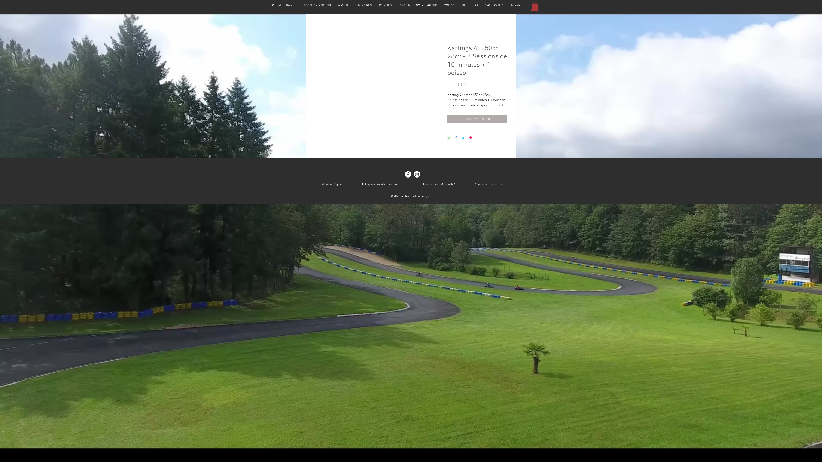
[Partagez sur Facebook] (456, 138)
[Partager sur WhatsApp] (449, 138)
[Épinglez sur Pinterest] (470, 138)
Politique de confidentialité (438, 185)
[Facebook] (408, 174)
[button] (535, 6)
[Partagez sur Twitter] (463, 138)
